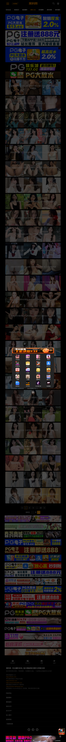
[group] (62, 732)
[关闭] (60, 736)
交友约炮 (17, 359)
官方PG (27, 366)
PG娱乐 (27, 372)
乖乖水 (48, 359)
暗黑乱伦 (38, 379)
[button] (32, 740)
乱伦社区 (17, 386)
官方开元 (48, 366)
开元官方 (38, 372)
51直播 (27, 379)
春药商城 (38, 359)
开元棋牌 (38, 366)
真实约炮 (28, 359)
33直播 (17, 379)
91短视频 (48, 386)
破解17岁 (48, 379)
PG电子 (17, 372)
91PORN (28, 386)
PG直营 (48, 372)
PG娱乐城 (17, 366)
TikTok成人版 (38, 386)
